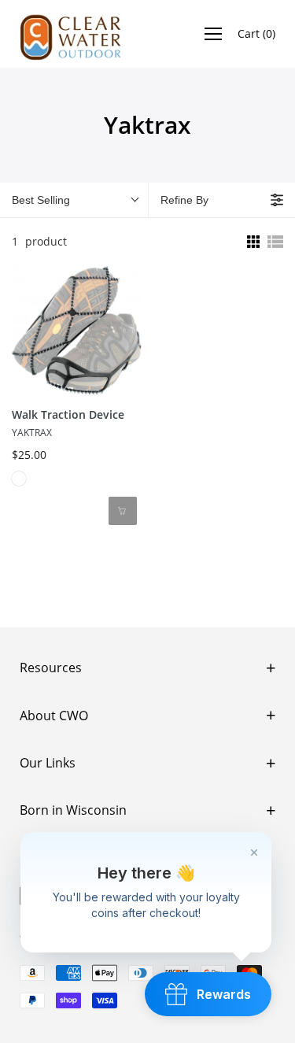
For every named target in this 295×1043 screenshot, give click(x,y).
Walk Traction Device (68, 414)
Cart (256, 33)
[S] (19, 479)
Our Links (48, 762)
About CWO (54, 715)
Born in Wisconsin (73, 810)
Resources (51, 667)
